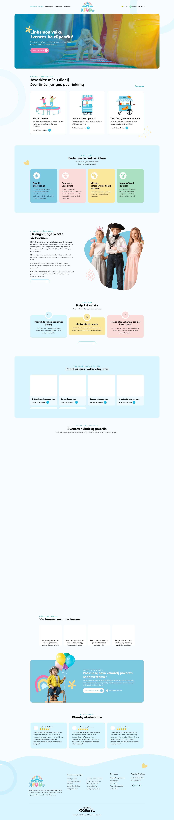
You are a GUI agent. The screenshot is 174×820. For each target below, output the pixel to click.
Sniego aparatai (72, 789)
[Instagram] (136, 785)
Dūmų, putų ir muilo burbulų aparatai (94, 782)
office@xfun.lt (135, 780)
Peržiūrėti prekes (38, 50)
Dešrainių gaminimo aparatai (74, 782)
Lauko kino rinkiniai (73, 786)
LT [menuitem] (123, 6)
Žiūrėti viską (139, 86)
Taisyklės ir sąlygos (116, 786)
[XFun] (88, 6)
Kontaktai (67, 7)
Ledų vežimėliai (92, 786)
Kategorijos (49, 7)
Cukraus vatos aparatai (94, 779)
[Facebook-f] (132, 785)
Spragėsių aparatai (93, 789)
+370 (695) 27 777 (138, 7)
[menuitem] (124, 7)
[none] (124, 7)
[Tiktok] (139, 785)
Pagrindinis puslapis (36, 7)
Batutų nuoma (72, 779)
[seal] (87, 809)
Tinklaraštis (58, 7)
